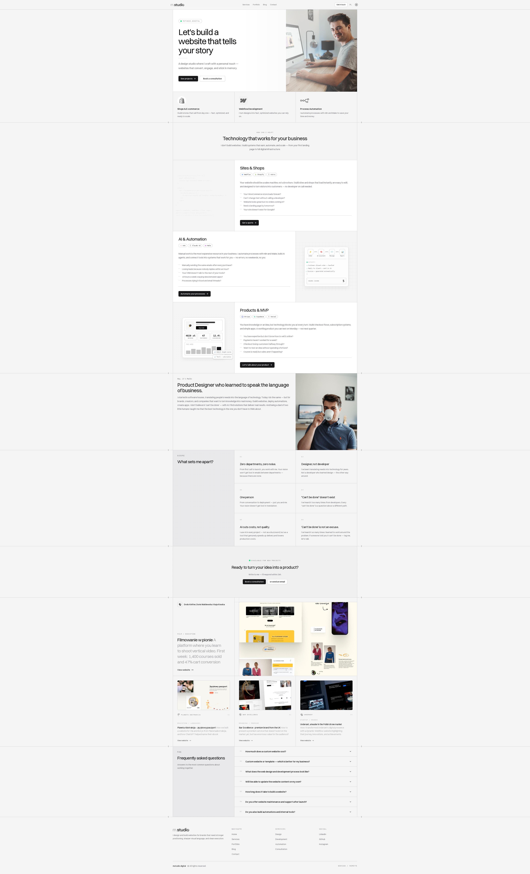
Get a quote (247, 223)
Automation (280, 844)
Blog (265, 4)
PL (351, 4)
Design (278, 834)
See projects (187, 78)
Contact (273, 4)
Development (281, 839)
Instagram (323, 844)
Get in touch (341, 5)
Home (234, 834)
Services (246, 4)
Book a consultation (212, 78)
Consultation (281, 849)
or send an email (277, 581)
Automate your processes (193, 294)
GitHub (322, 839)
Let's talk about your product (255, 365)
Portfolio (256, 4)
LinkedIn (322, 834)
